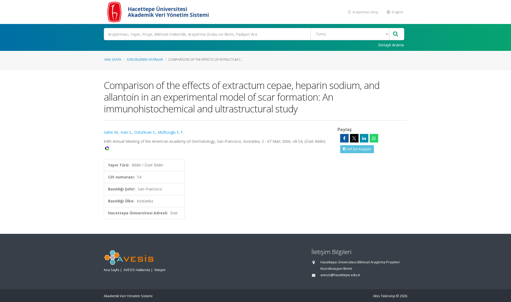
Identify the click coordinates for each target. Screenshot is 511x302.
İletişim (160, 270)
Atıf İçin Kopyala (358, 149)
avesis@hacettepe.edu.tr (340, 275)
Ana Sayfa (112, 59)
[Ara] (396, 34)
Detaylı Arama (391, 44)
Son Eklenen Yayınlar (145, 59)
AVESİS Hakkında (136, 270)
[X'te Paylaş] (354, 138)
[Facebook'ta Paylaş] (344, 138)
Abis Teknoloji (384, 296)
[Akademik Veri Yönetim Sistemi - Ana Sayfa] (115, 12)
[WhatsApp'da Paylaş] (374, 138)
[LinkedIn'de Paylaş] (364, 138)
